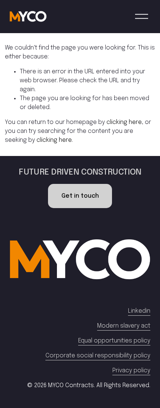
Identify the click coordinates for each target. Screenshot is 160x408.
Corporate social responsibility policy (97, 356)
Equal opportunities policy (114, 341)
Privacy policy (131, 370)
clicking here (124, 122)
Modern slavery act (123, 326)
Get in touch (80, 196)
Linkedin (139, 311)
